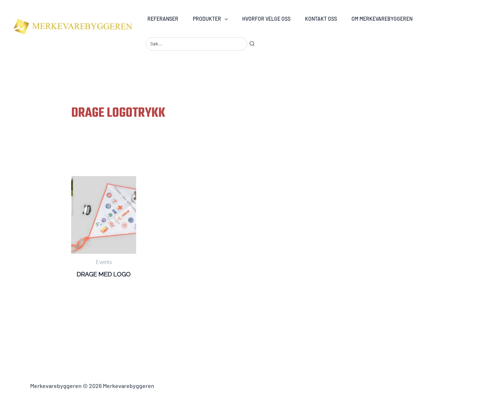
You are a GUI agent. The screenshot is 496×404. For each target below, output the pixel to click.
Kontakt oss (321, 19)
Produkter (207, 19)
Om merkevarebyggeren (381, 19)
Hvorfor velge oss (266, 19)
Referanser (162, 19)
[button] (224, 19)
